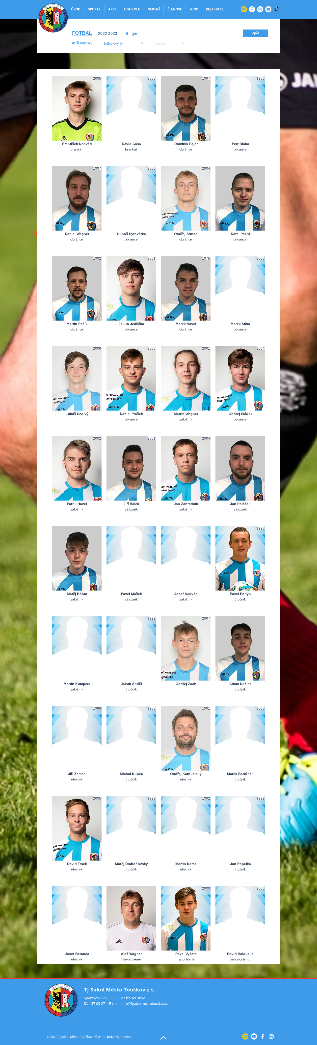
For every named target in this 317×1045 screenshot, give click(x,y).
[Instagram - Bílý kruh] (260, 9)
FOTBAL (82, 33)
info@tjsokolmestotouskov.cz (145, 1003)
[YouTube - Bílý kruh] (268, 9)
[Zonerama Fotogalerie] (244, 9)
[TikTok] (276, 9)
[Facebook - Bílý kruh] (252, 9)
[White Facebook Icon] (263, 1036)
